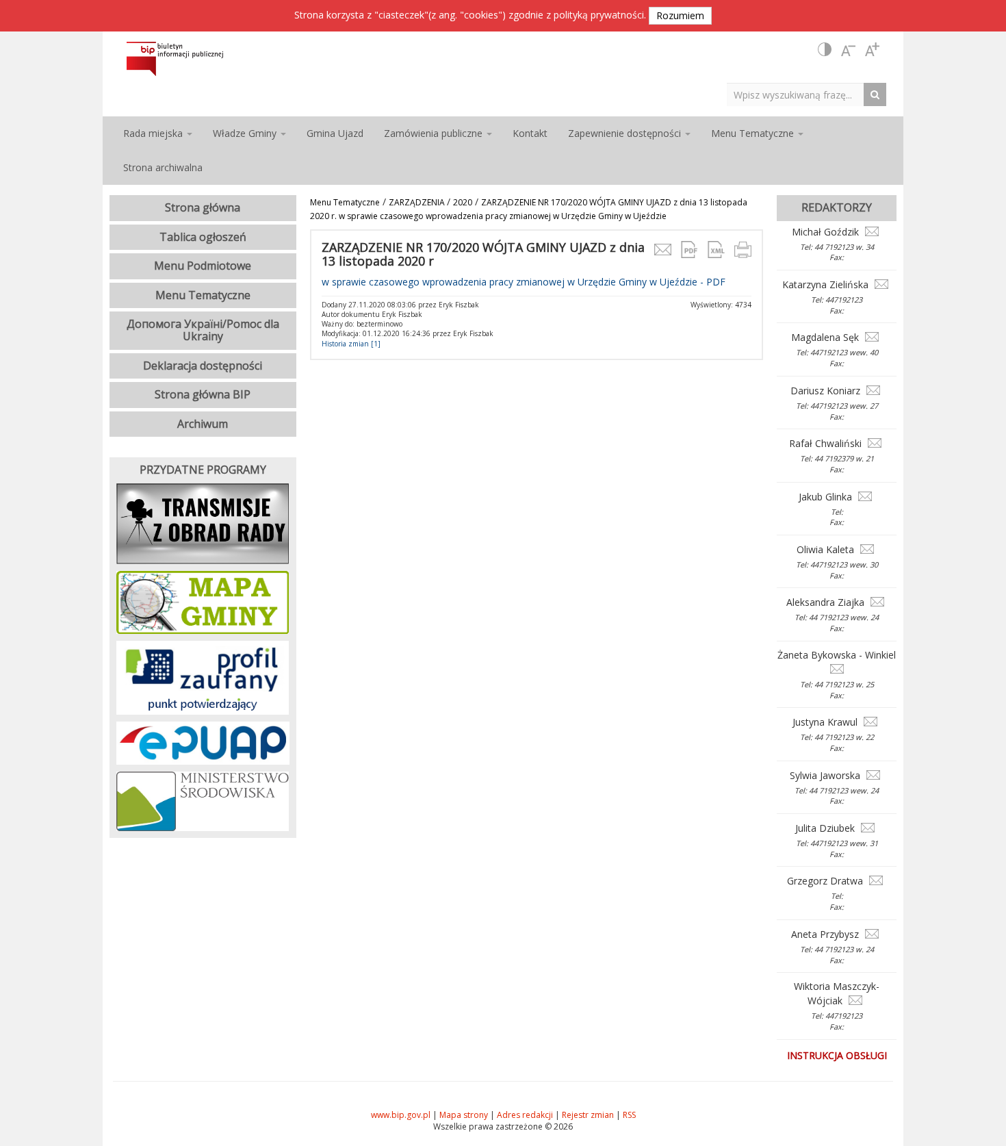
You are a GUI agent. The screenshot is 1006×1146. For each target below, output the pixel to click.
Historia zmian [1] (351, 343)
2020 (462, 202)
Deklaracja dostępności (202, 365)
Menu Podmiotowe (202, 265)
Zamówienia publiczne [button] (434, 133)
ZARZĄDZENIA (418, 202)
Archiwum (202, 423)
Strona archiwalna (163, 167)
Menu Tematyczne (345, 202)
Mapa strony (463, 1115)
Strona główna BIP (202, 394)
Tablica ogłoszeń (202, 236)
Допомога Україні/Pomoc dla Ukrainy (203, 330)
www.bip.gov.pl (400, 1115)
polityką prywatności (599, 14)
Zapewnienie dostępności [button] (626, 133)
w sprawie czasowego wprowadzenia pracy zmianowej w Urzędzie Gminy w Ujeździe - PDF (523, 281)
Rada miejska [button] (154, 133)
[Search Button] (878, 94)
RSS (629, 1115)
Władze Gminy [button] (246, 133)
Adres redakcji (525, 1115)
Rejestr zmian (588, 1115)
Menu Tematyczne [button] (754, 133)
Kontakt (530, 133)
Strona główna (202, 207)
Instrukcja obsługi (837, 1055)
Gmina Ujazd (335, 133)
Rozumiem (680, 15)
